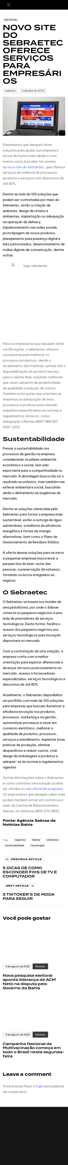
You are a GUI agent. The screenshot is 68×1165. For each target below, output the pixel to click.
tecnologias (37, 845)
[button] (10, 5)
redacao (10, 90)
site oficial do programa (44, 789)
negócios (20, 839)
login (39, 1086)
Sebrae (36, 839)
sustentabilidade (14, 845)
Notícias (11, 20)
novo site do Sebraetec (26, 167)
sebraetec (52, 839)
